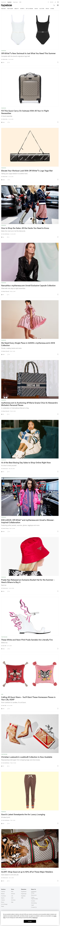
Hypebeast (23, 891)
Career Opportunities (34, 897)
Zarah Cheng (5, 528)
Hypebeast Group (33, 892)
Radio (47, 8)
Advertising (34, 903)
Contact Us (34, 907)
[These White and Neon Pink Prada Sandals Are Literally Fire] (30, 616)
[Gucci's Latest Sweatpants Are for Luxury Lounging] (30, 791)
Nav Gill (4, 645)
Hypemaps (23, 893)
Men (12, 891)
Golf (12, 898)
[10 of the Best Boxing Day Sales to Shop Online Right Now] (30, 439)
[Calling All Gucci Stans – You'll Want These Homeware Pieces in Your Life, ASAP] (30, 673)
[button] (35, 62)
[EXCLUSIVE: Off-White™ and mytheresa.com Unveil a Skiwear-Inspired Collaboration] (30, 496)
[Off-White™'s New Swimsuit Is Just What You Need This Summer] (30, 30)
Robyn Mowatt (6, 291)
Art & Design (29, 8)
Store (52, 8)
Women (13, 893)
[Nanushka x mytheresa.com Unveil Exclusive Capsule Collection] (30, 262)
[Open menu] (58, 5)
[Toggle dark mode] (54, 5)
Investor (33, 901)
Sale (12, 902)
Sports (22, 8)
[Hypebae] (6, 5)
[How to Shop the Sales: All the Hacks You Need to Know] (30, 204)
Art (2, 694)
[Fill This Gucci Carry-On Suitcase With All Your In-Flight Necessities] (30, 87)
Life (12, 896)
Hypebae (23, 896)
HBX (22, 898)
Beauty (17, 8)
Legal (32, 905)
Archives (13, 900)
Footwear (10, 8)
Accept (30, 921)
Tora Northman (6, 234)
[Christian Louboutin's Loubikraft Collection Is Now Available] (30, 733)
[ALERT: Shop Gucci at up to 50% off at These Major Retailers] (30, 848)
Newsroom (34, 895)
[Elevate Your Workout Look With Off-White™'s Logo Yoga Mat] (30, 147)
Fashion (3, 8)
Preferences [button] (34, 917)
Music (36, 8)
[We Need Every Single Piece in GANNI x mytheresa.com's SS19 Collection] (30, 319)
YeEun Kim (5, 59)
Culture (41, 8)
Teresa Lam (5, 468)
